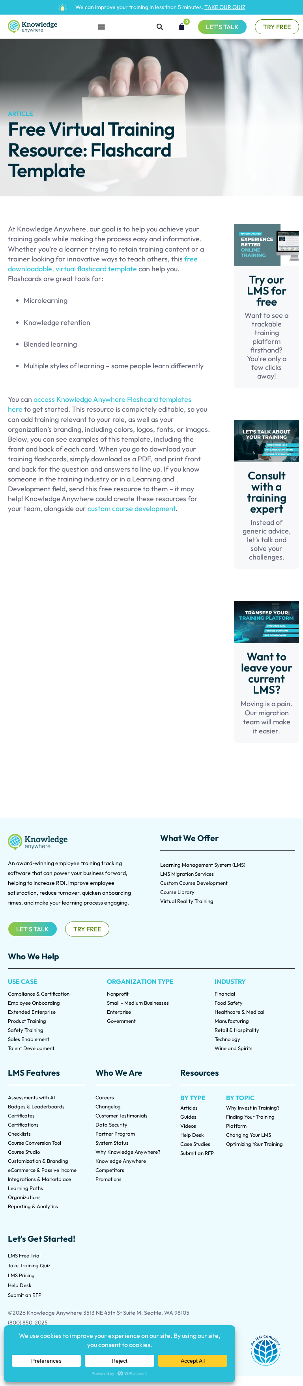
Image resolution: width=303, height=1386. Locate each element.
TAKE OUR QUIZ (224, 7)
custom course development (132, 508)
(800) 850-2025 (28, 1322)
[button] (160, 27)
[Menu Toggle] (101, 27)
